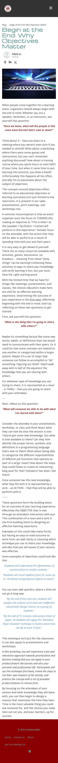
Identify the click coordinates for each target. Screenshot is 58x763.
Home (8, 737)
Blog (4, 24)
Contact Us (19, 737)
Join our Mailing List (15, 744)
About (31, 737)
